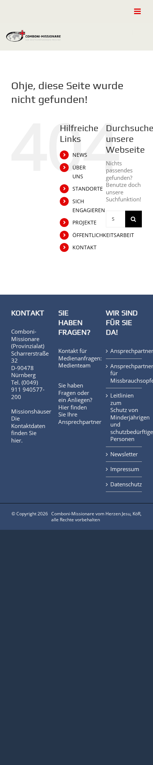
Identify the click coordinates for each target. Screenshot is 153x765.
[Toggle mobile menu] (138, 11)
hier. (17, 440)
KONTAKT (84, 247)
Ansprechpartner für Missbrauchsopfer (124, 373)
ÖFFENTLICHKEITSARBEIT (103, 235)
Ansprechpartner (79, 421)
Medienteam (74, 365)
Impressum (124, 469)
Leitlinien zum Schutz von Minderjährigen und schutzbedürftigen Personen (124, 417)
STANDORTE (87, 188)
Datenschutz (124, 484)
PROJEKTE (84, 222)
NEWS (79, 154)
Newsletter (124, 454)
